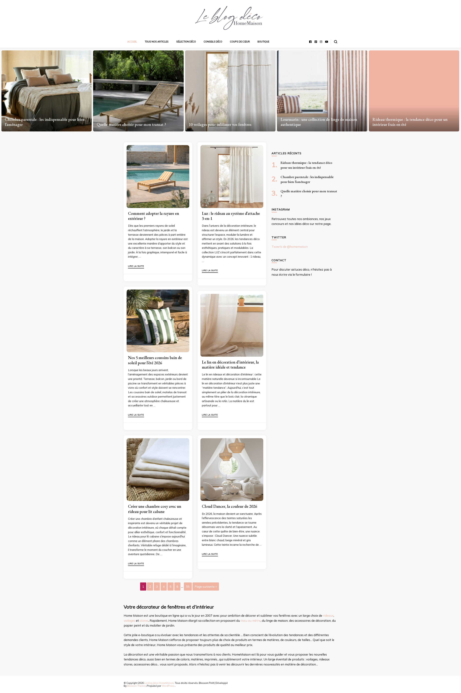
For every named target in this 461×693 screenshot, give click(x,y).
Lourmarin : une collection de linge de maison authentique (227, 122)
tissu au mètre (251, 620)
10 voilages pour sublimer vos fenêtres (128, 124)
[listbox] (230, 89)
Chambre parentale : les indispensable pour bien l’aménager (412, 122)
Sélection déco (186, 41)
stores (144, 620)
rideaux (328, 615)
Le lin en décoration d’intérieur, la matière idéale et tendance (230, 364)
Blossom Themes (136, 685)
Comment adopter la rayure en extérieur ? (153, 216)
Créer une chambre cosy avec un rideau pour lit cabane (154, 509)
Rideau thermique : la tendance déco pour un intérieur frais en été (318, 122)
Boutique (263, 41)
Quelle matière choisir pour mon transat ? (39, 124)
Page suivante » (206, 586)
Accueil (132, 41)
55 (188, 586)
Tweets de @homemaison (290, 246)
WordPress (168, 685)
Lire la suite (136, 266)
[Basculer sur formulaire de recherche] (335, 41)
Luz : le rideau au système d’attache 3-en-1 (231, 216)
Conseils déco (213, 41)
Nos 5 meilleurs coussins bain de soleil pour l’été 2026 (155, 360)
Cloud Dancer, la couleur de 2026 (229, 506)
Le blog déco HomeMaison (159, 682)
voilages (129, 620)
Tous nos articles (157, 41)
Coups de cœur (240, 41)
